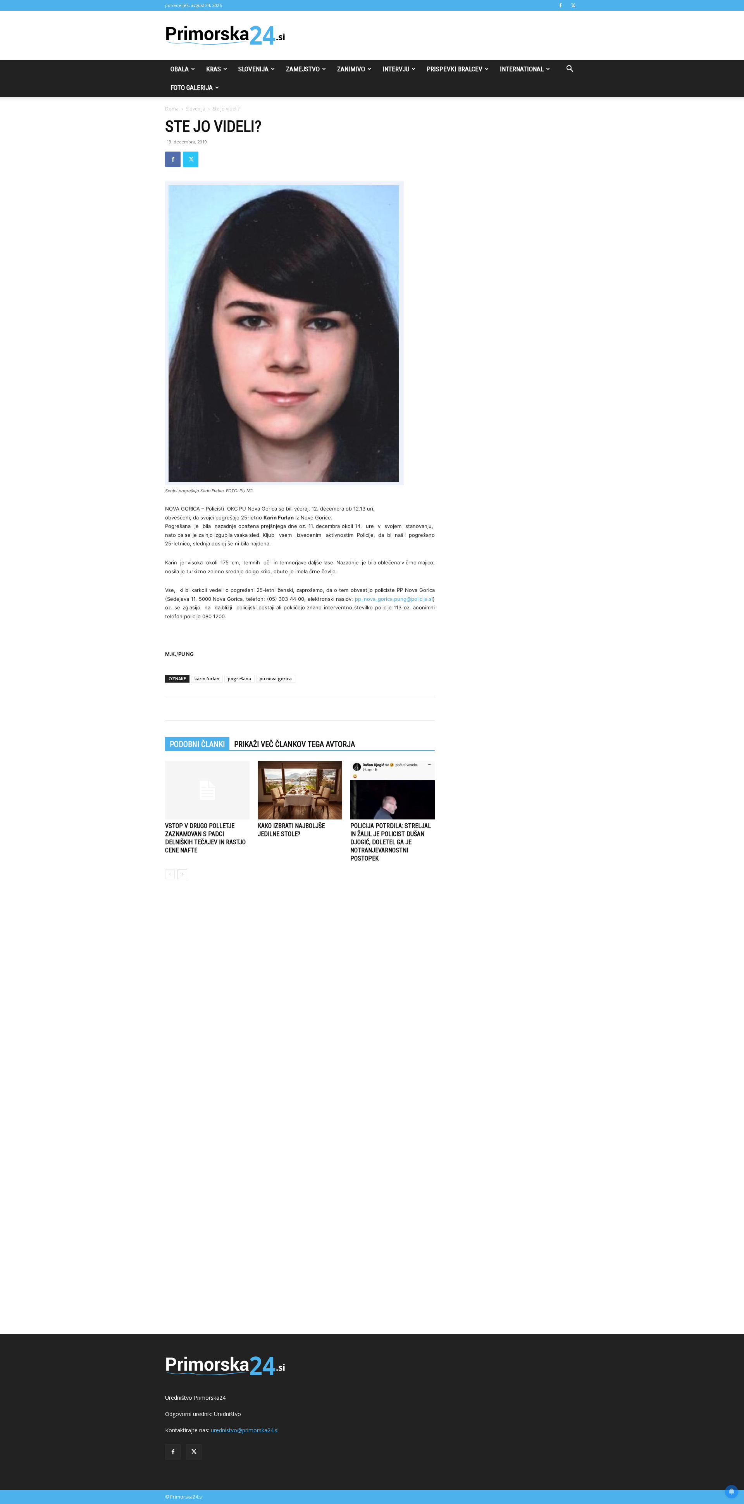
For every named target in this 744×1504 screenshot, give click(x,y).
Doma (172, 108)
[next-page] (182, 874)
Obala (179, 69)
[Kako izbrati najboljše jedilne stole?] (300, 790)
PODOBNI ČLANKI (197, 744)
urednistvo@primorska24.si (245, 1430)
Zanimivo (351, 69)
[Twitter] (573, 5)
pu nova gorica (276, 678)
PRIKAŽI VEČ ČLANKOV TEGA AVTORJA (294, 744)
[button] (569, 69)
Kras (213, 69)
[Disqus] (300, 1003)
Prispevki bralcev (454, 69)
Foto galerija (191, 87)
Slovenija (253, 69)
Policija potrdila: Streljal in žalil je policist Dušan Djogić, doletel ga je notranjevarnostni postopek (390, 842)
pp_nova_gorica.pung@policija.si (394, 599)
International (522, 69)
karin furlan (207, 678)
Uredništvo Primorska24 (195, 1397)
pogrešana (239, 678)
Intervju (395, 69)
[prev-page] (170, 874)
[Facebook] (560, 5)
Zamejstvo (303, 69)
